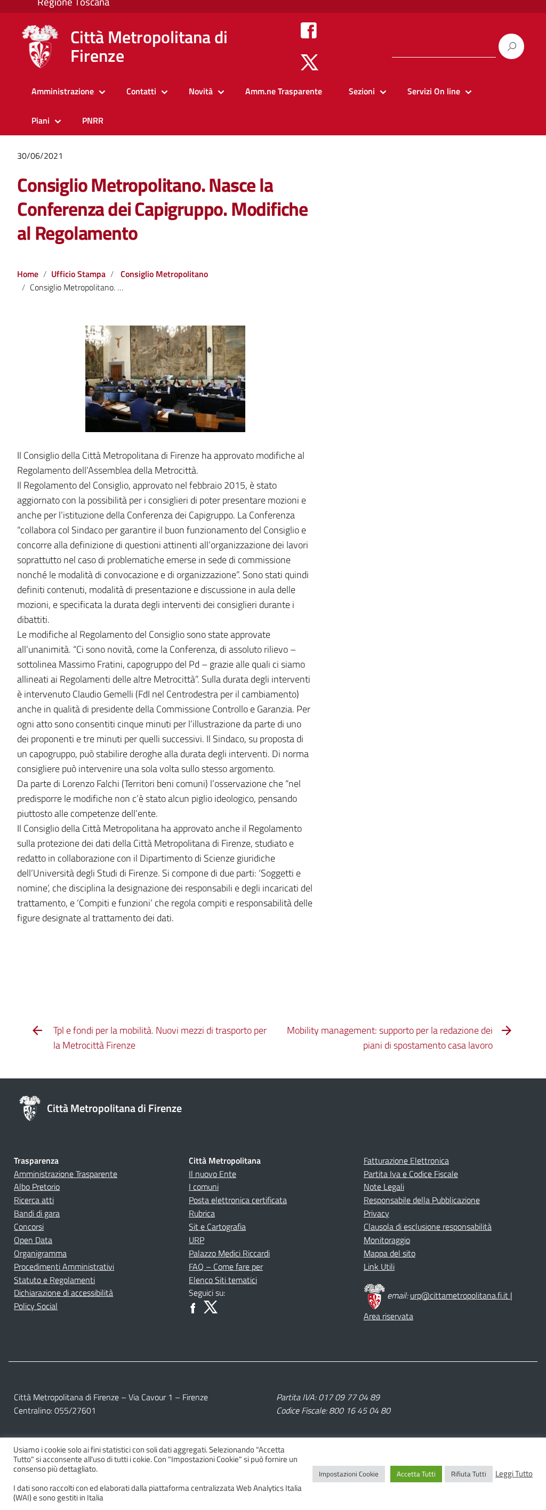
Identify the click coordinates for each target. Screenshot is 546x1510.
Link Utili (379, 1266)
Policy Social (36, 1306)
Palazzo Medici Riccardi (229, 1253)
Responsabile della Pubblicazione (422, 1200)
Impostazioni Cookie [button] (349, 1473)
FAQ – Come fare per (226, 1266)
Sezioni (362, 91)
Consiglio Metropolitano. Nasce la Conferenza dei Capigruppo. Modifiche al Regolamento (162, 208)
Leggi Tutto (514, 1474)
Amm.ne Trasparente (283, 91)
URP (196, 1239)
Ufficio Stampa (78, 273)
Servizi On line (433, 91)
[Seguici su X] (309, 62)
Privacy (376, 1213)
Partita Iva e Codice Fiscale (411, 1173)
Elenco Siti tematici (223, 1279)
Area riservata (388, 1316)
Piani (40, 120)
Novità (201, 91)
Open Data (33, 1239)
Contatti (141, 91)
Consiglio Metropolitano (164, 273)
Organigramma (40, 1253)
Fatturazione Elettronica (406, 1160)
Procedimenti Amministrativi (64, 1266)
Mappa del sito (389, 1253)
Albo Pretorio (37, 1186)
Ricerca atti (34, 1200)
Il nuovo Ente (212, 1173)
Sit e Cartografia (217, 1226)
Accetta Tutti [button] (416, 1473)
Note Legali (384, 1186)
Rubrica (202, 1213)
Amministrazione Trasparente (65, 1173)
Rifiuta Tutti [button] (468, 1473)
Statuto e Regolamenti (54, 1279)
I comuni (204, 1186)
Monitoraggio (387, 1239)
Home (27, 273)
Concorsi (29, 1226)
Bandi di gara (37, 1213)
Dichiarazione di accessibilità (63, 1292)
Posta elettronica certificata (238, 1200)
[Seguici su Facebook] (309, 30)
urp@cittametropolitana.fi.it (460, 1295)
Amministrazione (62, 91)
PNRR (92, 120)
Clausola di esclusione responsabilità (428, 1226)
